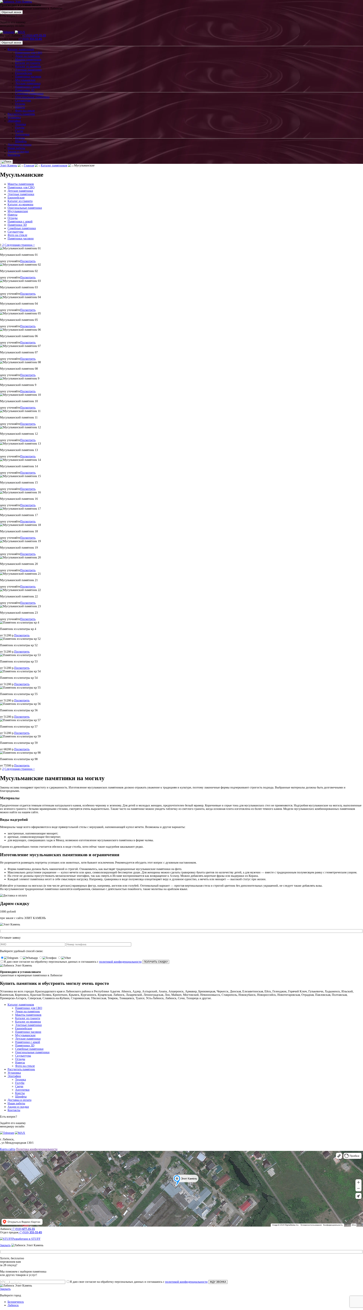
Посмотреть (28, 261)
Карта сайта (7, 1149)
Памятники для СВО (28, 52)
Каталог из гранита (27, 63)
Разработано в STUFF (26, 1238)
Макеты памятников (28, 59)
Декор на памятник (27, 56)
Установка (14, 117)
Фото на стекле (25, 110)
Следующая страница (20, 244)
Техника (20, 124)
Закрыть (5, 1245)
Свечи (19, 131)
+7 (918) (34, 35)
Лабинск (13, 1305)
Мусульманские (25, 80)
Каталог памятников (21, 49)
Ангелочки (22, 134)
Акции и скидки (18, 151)
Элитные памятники (28, 69)
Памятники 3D (24, 90)
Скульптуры (23, 100)
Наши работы (16, 148)
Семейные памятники (29, 93)
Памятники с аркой (27, 86)
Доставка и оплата (19, 144)
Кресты (20, 137)
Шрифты (21, 141)
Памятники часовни (28, 76)
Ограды (20, 103)
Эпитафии (14, 120)
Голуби (19, 127)
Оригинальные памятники (32, 97)
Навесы (20, 107)
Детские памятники (28, 83)
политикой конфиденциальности (120, 961)
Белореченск (16, 1301)
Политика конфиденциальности (36, 1149)
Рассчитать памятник (21, 114)
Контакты (14, 154)
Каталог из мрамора (28, 66)
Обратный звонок (11, 12)
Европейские (23, 73)
